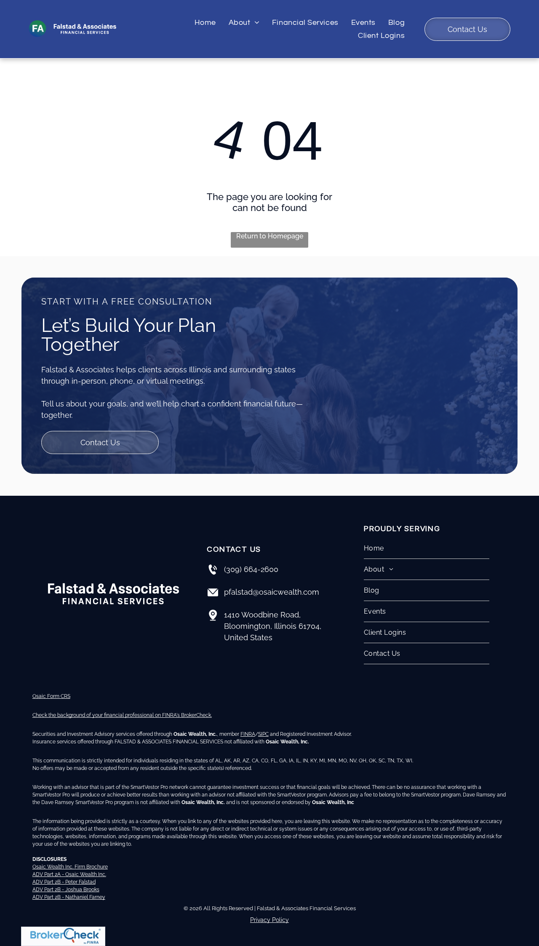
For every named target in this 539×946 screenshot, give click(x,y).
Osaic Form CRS (51, 696)
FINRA (247, 734)
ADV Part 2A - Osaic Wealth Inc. (69, 874)
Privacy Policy (269, 920)
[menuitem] (205, 22)
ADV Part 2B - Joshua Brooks (65, 890)
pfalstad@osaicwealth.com (271, 592)
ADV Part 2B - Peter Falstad (64, 882)
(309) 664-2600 (251, 569)
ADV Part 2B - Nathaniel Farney (68, 897)
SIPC (263, 734)
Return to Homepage (269, 236)
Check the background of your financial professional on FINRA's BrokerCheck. (122, 715)
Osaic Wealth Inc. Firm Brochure (70, 867)
